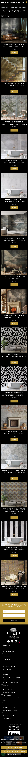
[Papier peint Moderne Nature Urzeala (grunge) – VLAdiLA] (14, 572)
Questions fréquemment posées (11, 697)
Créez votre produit (8, 656)
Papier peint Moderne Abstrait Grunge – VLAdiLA (14, 433)
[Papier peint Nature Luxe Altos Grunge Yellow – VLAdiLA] (14, 69)
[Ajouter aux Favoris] (24, 41)
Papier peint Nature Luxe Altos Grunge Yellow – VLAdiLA (14, 84)
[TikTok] (19, 641)
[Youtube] (16, 641)
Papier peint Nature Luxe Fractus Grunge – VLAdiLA (14, 239)
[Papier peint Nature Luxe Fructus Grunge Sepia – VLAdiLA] (14, 301)
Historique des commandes (10, 710)
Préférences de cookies (14, 754)
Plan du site (6, 685)
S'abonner (14, 620)
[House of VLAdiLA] (15, 2)
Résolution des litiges (8, 703)
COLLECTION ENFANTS (9, 651)
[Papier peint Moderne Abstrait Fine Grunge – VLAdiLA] (14, 185)
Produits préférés (7, 713)
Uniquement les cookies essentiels (14, 751)
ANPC (4, 700)
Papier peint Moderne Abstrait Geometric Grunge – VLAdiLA (14, 355)
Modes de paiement (8, 715)
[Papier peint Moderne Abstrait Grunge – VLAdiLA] (14, 417)
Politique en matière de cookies (11, 682)
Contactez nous (7, 695)
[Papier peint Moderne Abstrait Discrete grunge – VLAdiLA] (14, 146)
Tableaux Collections (8, 654)
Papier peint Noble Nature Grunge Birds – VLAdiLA (14, 510)
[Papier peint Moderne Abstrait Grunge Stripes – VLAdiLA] (14, 533)
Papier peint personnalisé (18, 7)
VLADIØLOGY (6, 659)
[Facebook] (8, 641)
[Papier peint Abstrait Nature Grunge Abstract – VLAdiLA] (14, 456)
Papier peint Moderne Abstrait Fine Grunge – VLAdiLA (14, 200)
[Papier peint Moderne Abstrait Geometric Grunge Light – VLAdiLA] (14, 378)
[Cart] (23, 2)
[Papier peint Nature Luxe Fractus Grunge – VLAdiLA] (14, 223)
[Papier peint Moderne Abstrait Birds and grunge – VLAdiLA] (14, 107)
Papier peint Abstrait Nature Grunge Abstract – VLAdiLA (14, 471)
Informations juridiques (9, 692)
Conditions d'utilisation (9, 672)
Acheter (14, 52)
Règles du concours (8, 679)
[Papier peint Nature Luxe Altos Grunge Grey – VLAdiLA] (14, 30)
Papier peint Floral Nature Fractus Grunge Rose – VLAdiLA (14, 278)
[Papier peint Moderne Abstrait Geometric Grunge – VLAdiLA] (14, 340)
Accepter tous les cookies (14, 747)
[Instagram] (12, 641)
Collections (6, 648)
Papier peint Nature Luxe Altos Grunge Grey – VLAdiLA (14, 46)
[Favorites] (26, 2)
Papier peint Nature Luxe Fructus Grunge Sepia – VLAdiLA (14, 317)
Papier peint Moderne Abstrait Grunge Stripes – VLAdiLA (14, 549)
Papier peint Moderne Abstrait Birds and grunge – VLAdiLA (14, 123)
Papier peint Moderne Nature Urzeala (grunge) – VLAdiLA (14, 587)
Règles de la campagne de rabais (11, 677)
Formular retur (7, 669)
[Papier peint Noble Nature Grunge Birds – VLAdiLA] (14, 494)
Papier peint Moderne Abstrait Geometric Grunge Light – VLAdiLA (14, 394)
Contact (5, 662)
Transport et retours (8, 718)
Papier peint (4, 7)
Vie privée (6, 674)
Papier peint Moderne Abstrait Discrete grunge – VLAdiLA (14, 162)
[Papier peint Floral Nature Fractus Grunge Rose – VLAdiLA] (14, 262)
